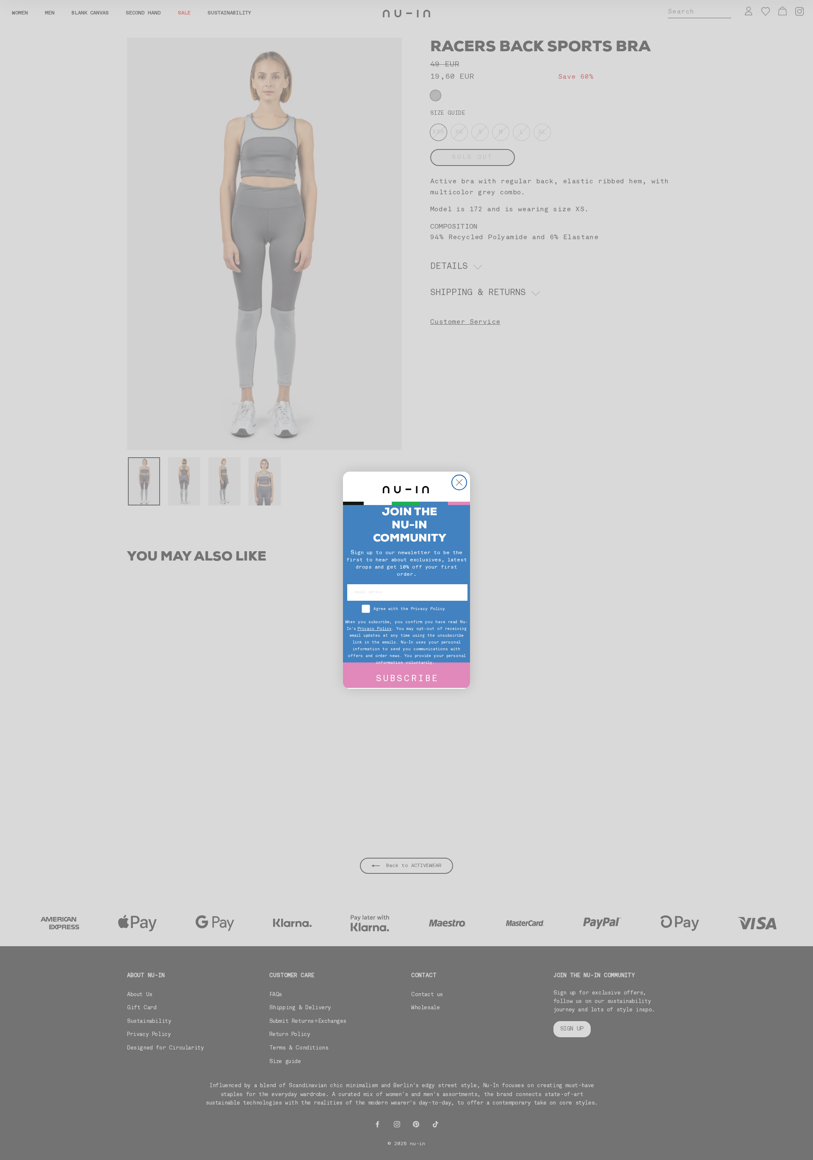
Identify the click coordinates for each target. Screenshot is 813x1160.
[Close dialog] (459, 482)
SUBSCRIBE (407, 679)
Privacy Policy (374, 629)
